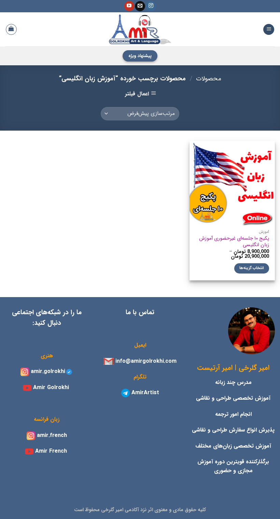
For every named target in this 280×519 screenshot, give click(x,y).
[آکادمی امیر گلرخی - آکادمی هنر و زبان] (140, 29)
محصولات (208, 79)
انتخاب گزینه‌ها (251, 268)
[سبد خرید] (11, 29)
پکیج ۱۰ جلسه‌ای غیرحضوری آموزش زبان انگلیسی (234, 242)
